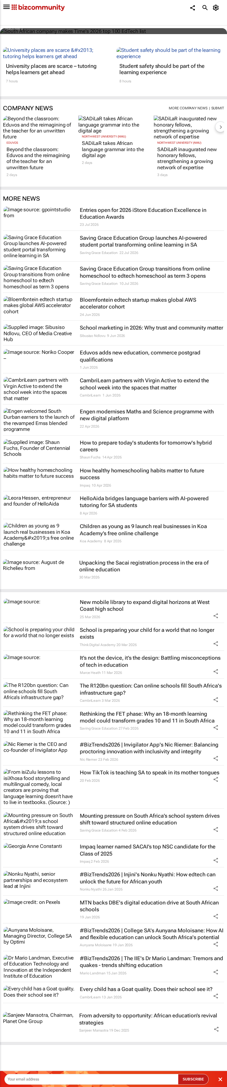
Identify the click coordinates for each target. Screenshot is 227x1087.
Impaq (85, 485)
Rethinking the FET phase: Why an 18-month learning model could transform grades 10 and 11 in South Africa (147, 717)
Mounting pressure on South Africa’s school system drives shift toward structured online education (150, 819)
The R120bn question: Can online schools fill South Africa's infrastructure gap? (151, 689)
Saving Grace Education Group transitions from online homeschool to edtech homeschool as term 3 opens (145, 272)
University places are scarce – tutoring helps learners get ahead (51, 69)
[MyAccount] (216, 7)
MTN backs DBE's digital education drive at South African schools (149, 905)
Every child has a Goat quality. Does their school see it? (146, 989)
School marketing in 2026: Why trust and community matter (151, 327)
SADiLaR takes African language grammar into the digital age (113, 149)
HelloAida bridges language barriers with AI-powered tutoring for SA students (144, 501)
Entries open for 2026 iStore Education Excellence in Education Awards (143, 213)
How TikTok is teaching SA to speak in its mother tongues (149, 772)
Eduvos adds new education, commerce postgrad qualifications (140, 355)
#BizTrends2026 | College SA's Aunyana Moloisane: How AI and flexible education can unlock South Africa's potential (151, 933)
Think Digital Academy (98, 645)
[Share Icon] (216, 616)
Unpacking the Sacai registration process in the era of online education (144, 566)
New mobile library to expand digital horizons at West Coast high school (145, 605)
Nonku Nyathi (91, 889)
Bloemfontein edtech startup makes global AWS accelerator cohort (138, 303)
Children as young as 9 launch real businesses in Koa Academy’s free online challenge (143, 529)
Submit (217, 108)
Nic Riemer (88, 759)
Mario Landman (93, 973)
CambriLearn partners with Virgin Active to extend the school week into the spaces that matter (144, 383)
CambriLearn (90, 395)
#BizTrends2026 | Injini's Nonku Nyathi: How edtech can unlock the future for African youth (147, 877)
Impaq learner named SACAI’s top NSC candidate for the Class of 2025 (147, 849)
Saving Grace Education (99, 253)
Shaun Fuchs (90, 457)
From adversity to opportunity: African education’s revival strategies (148, 1018)
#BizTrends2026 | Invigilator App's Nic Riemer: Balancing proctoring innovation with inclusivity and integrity (149, 747)
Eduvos (12, 142)
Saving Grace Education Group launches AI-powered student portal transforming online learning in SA (143, 241)
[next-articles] (220, 127)
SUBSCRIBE (193, 1079)
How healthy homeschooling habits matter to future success (142, 473)
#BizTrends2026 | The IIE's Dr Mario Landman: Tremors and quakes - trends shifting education (151, 961)
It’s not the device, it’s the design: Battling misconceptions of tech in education (150, 661)
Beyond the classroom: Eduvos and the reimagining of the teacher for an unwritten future (38, 158)
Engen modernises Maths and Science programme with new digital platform (147, 414)
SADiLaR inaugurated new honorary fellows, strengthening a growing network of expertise (187, 158)
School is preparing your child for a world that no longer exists (147, 633)
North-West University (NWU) (104, 136)
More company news (188, 108)
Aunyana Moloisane (96, 945)
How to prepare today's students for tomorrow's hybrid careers (146, 446)
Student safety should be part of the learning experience (161, 69)
